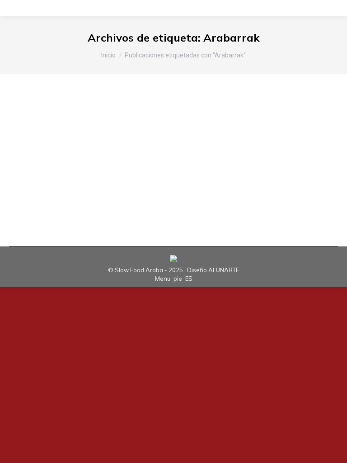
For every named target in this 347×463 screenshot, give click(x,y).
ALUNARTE (223, 270)
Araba (29, 150)
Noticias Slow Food (67, 150)
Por (130, 150)
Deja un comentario (254, 150)
